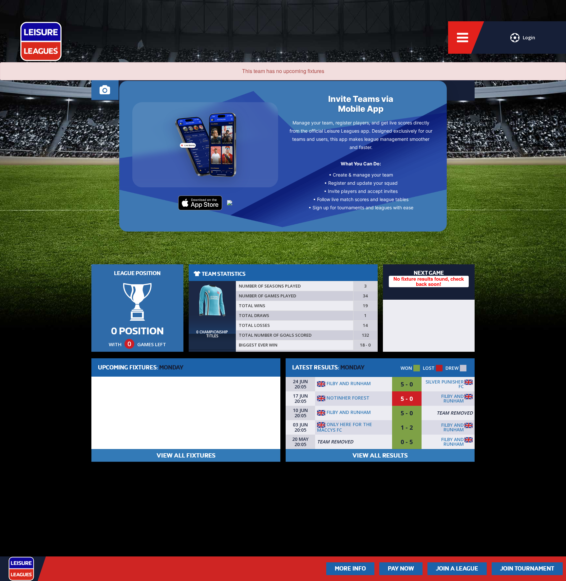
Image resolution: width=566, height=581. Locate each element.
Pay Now (401, 568)
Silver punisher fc (444, 384)
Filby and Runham (348, 383)
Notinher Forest (347, 398)
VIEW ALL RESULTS (380, 455)
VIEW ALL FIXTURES (186, 455)
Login (529, 37)
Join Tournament (527, 568)
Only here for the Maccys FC (344, 427)
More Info (350, 568)
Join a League (457, 568)
